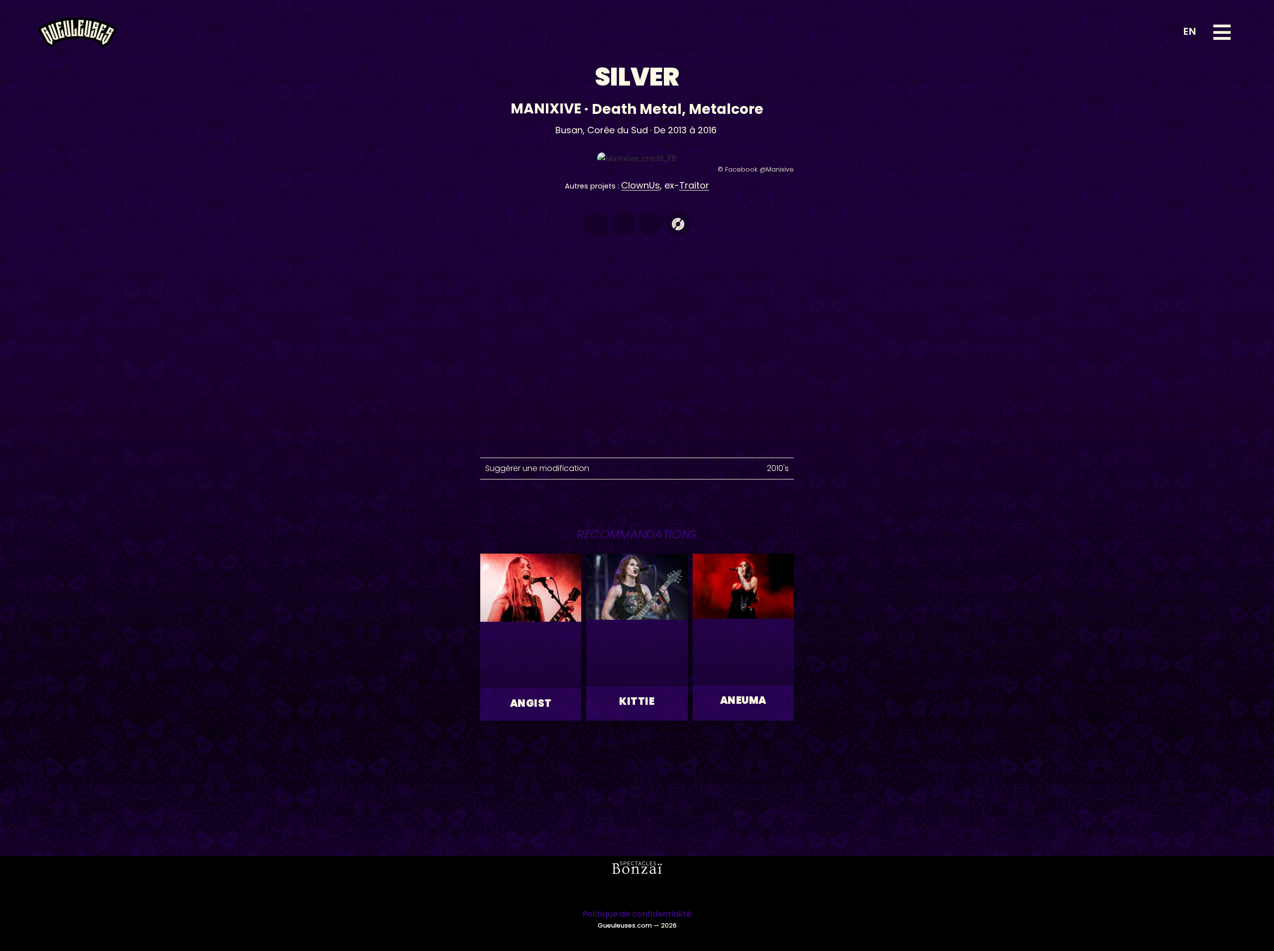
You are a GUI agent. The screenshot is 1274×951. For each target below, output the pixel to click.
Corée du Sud (617, 130)
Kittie (636, 701)
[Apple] (623, 223)
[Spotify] (596, 223)
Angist (531, 703)
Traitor (694, 185)
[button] (1222, 32)
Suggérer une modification (537, 468)
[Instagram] (623, 891)
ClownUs (640, 185)
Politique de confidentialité (637, 914)
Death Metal (637, 109)
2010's (778, 468)
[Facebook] (650, 223)
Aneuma (743, 700)
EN (1189, 31)
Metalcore (726, 109)
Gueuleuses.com (625, 925)
